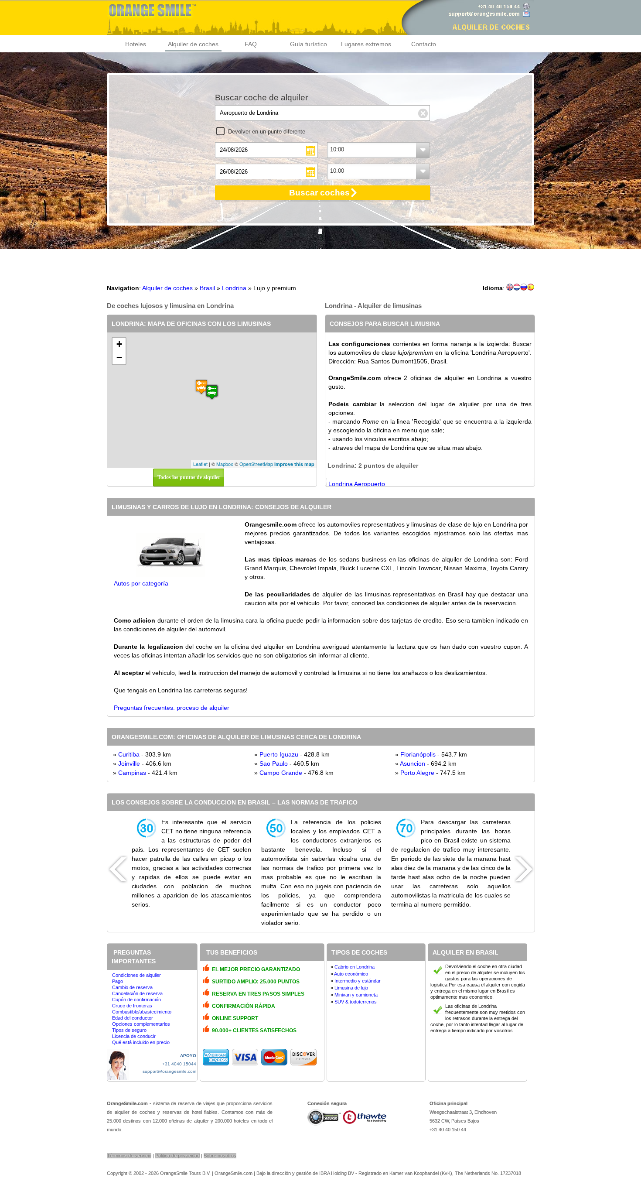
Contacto (423, 44)
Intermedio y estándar (357, 980)
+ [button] (119, 344)
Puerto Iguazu (278, 754)
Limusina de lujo (351, 987)
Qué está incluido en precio (141, 1042)
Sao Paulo (273, 763)
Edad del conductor (132, 1017)
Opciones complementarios (141, 1024)
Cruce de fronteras (132, 1005)
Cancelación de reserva (137, 993)
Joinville (129, 763)
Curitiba (129, 754)
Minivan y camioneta (356, 994)
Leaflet (200, 463)
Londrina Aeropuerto (356, 483)
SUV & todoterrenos (355, 1001)
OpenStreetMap (256, 463)
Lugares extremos (366, 44)
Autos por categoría (141, 583)
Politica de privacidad (177, 1155)
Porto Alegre (417, 772)
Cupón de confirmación (136, 999)
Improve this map (294, 464)
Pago (117, 981)
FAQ (251, 44)
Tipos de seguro (129, 1030)
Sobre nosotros (220, 1155)
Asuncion (412, 763)
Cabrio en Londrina (354, 966)
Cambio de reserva (132, 987)
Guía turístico (308, 44)
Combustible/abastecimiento (141, 1011)
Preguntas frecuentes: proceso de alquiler (171, 707)
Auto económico (351, 973)
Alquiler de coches (193, 44)
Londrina (234, 287)
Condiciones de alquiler (136, 975)
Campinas (132, 772)
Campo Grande (280, 772)
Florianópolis (418, 754)
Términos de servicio (129, 1155)
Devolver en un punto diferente (266, 131)
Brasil (207, 287)
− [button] (119, 357)
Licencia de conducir (134, 1036)
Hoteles (135, 44)
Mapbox (224, 463)
